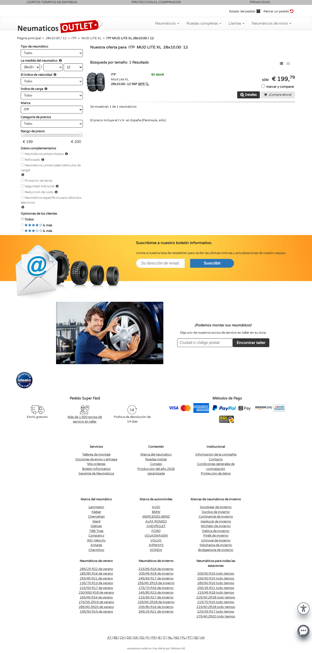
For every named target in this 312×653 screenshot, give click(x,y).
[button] (303, 608)
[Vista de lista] (281, 64)
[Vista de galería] (288, 64)
